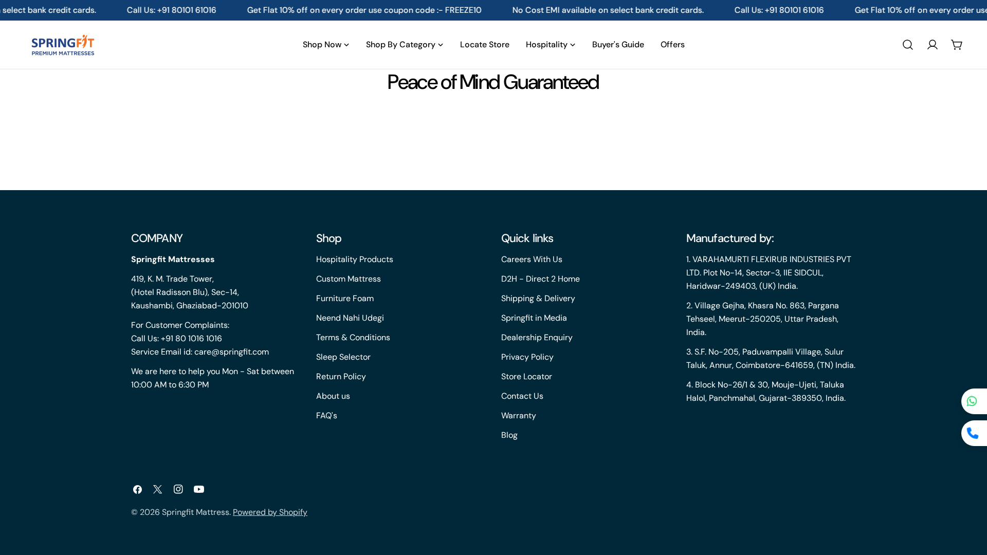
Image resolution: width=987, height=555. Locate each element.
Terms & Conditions (353, 337)
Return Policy (341, 376)
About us (333, 396)
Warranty (518, 415)
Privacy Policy (527, 356)
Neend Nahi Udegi (350, 317)
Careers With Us (531, 259)
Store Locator (526, 376)
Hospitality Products (354, 259)
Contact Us (522, 396)
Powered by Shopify (270, 512)
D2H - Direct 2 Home (540, 278)
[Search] (908, 44)
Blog (509, 435)
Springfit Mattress (195, 512)
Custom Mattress (348, 278)
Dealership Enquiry (537, 337)
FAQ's (326, 415)
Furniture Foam (345, 298)
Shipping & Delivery (538, 298)
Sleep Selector (343, 356)
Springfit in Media (534, 317)
